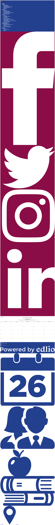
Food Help (5, 25)
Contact (5, 29)
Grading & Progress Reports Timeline (8, 12)
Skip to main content (3, 0)
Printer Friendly (30, 317)
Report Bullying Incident (7, 13)
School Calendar (6, 17)
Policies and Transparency (7, 7)
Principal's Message (6, 5)
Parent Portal (5, 15)
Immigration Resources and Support (8, 24)
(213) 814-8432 (4, 344)
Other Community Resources (7, 26)
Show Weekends (25, 317)
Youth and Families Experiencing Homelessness (10, 20)
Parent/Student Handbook (7, 16)
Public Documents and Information (8, 6)
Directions (5, 8)
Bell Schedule (5, 10)
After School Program (6, 11)
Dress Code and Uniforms (7, 18)
